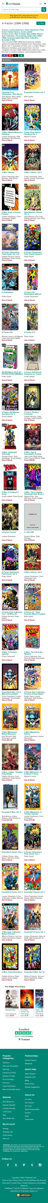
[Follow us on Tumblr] (32, 1165)
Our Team (28, 1106)
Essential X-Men (8, 40)
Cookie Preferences (29, 1183)
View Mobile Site (8, 1118)
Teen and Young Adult (10, 1066)
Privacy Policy (18, 1180)
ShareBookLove (8, 1102)
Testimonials (29, 1119)
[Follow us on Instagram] (40, 1165)
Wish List (6, 1138)
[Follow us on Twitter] (16, 1165)
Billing (27, 1080)
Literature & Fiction (9, 1073)
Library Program (30, 1060)
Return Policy (29, 1084)
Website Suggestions (32, 1087)
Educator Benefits (9, 1105)
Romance (6, 1083)
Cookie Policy (16, 1183)
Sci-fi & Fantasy (8, 1079)
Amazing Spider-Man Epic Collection (22, 38)
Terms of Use (7, 1180)
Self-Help (6, 1069)
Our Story (28, 1099)
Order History (7, 1135)
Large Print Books (9, 1086)
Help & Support (30, 1074)
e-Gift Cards (7, 1112)
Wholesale (28, 1063)
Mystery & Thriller (9, 1076)
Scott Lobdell (26, 32)
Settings (5, 1128)
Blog (4, 1115)
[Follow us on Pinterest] (24, 1165)
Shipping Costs (30, 1077)
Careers (28, 1113)
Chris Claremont (32, 30)
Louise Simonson (16, 30)
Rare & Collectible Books (11, 1089)
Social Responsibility (32, 1109)
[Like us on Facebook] (8, 1165)
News (27, 1116)
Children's (6, 1063)
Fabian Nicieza (14, 32)
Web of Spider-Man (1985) (25, 34)
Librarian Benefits (9, 1108)
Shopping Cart (8, 1132)
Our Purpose (29, 1103)
